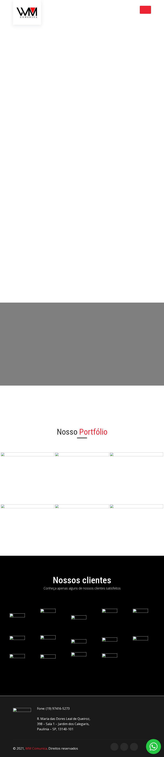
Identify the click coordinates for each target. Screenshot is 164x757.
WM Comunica (36, 748)
